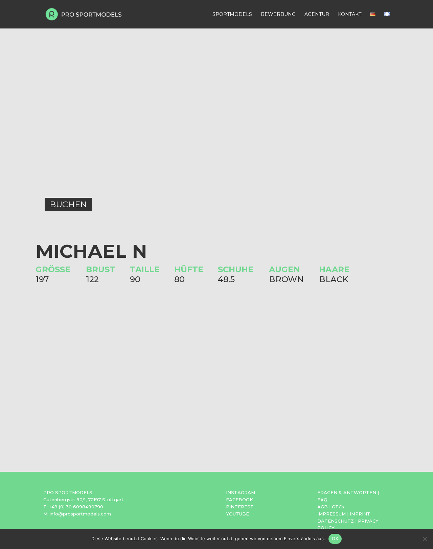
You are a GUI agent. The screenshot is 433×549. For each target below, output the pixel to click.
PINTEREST (240, 506)
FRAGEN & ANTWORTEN (346, 492)
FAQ (322, 499)
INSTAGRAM (240, 492)
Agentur (316, 14)
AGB (322, 506)
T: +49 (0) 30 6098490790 (73, 506)
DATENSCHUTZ (335, 521)
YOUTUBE (237, 513)
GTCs (338, 506)
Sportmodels (232, 14)
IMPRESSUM (331, 513)
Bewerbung (278, 14)
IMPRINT (360, 513)
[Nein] (424, 538)
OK (335, 538)
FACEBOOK (239, 499)
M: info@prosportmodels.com (77, 513)
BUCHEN (68, 204)
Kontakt (349, 14)
